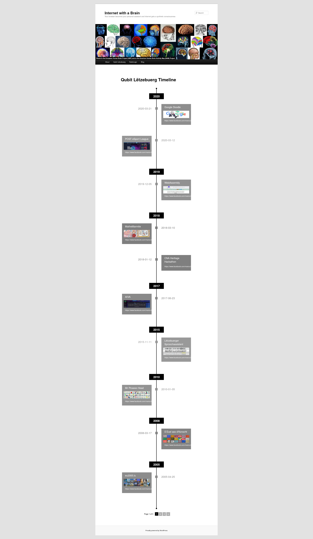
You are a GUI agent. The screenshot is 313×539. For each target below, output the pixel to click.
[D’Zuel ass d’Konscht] (176, 439)
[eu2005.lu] (136, 482)
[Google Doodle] (176, 114)
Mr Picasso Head (134, 388)
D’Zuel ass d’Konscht (175, 431)
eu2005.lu (130, 475)
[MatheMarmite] (136, 233)
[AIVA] (136, 304)
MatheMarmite (133, 226)
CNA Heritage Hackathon (171, 259)
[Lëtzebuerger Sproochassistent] (176, 351)
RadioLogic (133, 62)
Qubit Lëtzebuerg (119, 62)
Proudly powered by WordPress (156, 530)
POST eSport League (136, 139)
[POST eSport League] (136, 146)
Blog (142, 62)
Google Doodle (172, 107)
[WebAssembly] (176, 190)
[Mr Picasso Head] (136, 395)
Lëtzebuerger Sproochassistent (173, 342)
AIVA (127, 297)
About (107, 62)
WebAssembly (172, 182)
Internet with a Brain (122, 12)
